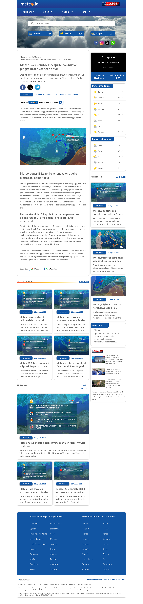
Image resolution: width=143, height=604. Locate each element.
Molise (33, 559)
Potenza (85, 564)
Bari (104, 559)
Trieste (85, 539)
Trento (85, 533)
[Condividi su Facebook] (23, 89)
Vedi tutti (84, 281)
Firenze (106, 544)
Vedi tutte (84, 386)
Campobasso (87, 559)
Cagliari (106, 569)
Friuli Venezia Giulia (38, 544)
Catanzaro (107, 564)
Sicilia (32, 569)
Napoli (85, 554)
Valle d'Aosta (56, 523)
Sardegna (54, 569)
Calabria (54, 564)
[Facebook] (96, 43)
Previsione (99, 206)
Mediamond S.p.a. (36, 593)
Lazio (52, 549)
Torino (85, 523)
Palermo (85, 569)
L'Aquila (106, 554)
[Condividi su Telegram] (37, 89)
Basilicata (34, 564)
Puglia (53, 559)
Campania (34, 554)
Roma (105, 549)
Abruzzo (53, 554)
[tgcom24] (111, 4)
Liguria (33, 528)
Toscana (53, 544)
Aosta (105, 523)
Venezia (106, 533)
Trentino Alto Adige (38, 533)
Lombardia (54, 528)
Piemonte (34, 523)
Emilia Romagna (36, 539)
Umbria (33, 549)
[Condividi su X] (30, 89)
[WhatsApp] (113, 43)
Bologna (106, 539)
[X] (107, 43)
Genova (85, 528)
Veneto (53, 533)
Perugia (85, 549)
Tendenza (26, 94)
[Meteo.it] (29, 4)
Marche (53, 539)
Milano (106, 528)
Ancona (85, 544)
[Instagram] (101, 43)
